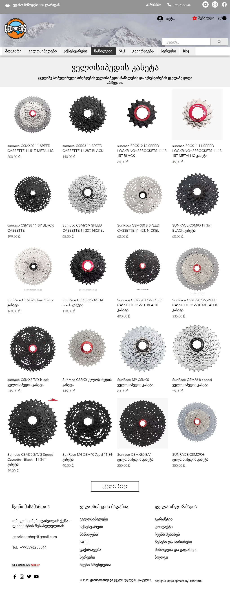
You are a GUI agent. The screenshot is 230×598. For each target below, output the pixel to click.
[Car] (7, 6)
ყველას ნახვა (115, 486)
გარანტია (164, 519)
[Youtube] (205, 4)
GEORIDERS (21, 565)
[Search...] (219, 41)
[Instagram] (215, 4)
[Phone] (169, 5)
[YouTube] (36, 576)
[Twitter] (29, 576)
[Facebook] (224, 4)
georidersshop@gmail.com (34, 536)
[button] (222, 18)
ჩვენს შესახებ (167, 534)
